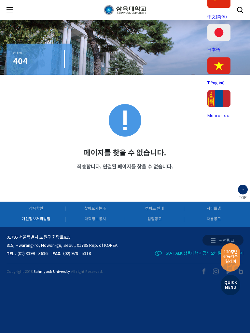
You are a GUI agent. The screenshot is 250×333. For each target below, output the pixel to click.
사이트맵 (214, 208)
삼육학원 (36, 208)
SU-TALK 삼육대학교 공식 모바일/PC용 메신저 (204, 253)
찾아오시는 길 (95, 208)
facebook (204, 271)
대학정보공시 (95, 219)
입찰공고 (154, 219)
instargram (216, 271)
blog (241, 271)
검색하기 (240, 10)
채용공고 (214, 219)
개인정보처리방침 (36, 219)
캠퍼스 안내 (154, 208)
